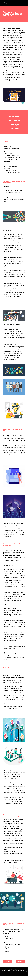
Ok (14, 973)
